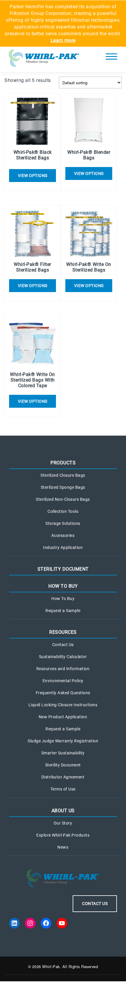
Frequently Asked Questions (63, 692)
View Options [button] (32, 175)
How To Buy (63, 586)
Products (63, 463)
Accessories (63, 535)
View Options (89, 173)
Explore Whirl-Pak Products (62, 835)
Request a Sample (62, 610)
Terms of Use (63, 789)
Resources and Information (63, 668)
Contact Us (63, 644)
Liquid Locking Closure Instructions (63, 704)
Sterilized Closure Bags (62, 475)
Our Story (63, 823)
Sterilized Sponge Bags (63, 487)
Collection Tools (62, 511)
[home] (44, 59)
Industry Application (63, 547)
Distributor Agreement (63, 777)
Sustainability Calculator (63, 656)
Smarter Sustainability (63, 753)
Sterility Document (63, 569)
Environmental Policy (63, 680)
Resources (63, 632)
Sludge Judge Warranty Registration (63, 741)
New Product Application (63, 716)
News (62, 847)
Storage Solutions (62, 523)
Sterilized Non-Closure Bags (63, 499)
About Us (63, 810)
